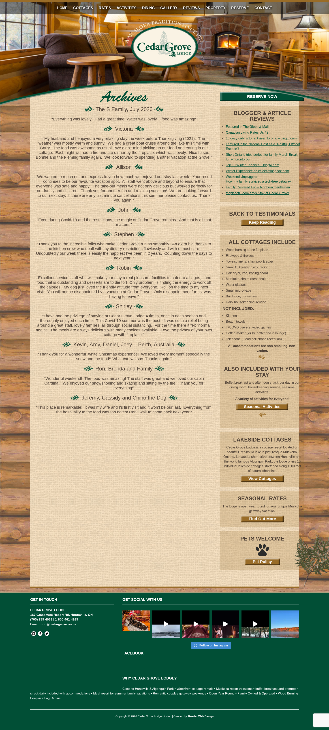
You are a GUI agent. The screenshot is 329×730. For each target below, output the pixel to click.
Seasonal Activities (262, 406)
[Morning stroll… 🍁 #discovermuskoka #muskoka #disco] (255, 624)
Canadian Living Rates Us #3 (247, 132)
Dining (148, 8)
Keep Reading (262, 222)
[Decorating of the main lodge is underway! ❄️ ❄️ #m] (136, 624)
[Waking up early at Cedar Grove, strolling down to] (285, 624)
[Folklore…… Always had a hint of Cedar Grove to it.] (225, 624)
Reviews (191, 8)
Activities (127, 8)
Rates (105, 8)
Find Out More (262, 519)
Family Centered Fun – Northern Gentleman (258, 187)
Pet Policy (262, 562)
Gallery (168, 8)
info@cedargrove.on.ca (58, 624)
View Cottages (262, 478)
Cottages (83, 8)
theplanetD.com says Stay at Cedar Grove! (257, 193)
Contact (263, 8)
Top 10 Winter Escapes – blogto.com (252, 165)
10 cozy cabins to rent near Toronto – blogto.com (261, 138)
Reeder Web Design (201, 716)
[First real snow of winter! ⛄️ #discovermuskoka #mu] (166, 624)
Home (62, 8)
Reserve (240, 8)
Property (215, 8)
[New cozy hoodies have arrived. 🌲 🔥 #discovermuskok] (195, 624)
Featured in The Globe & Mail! (247, 126)
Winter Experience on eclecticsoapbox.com (257, 171)
